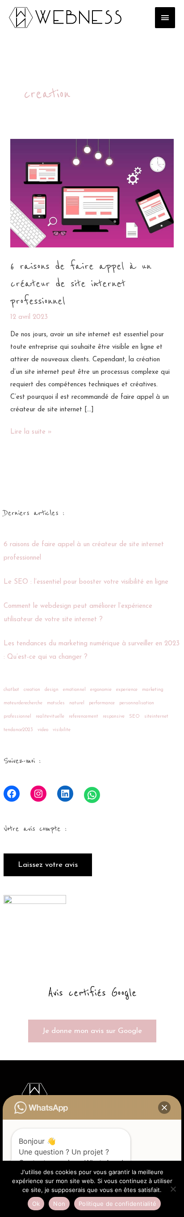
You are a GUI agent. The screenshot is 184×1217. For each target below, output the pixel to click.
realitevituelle (50, 716)
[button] (164, 1107)
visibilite (62, 730)
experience (127, 689)
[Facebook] (12, 794)
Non (59, 1203)
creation (32, 689)
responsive (114, 716)
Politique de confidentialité (117, 1203)
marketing (152, 689)
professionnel (17, 716)
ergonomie (101, 689)
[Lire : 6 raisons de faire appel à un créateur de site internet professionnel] (92, 192)
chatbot (11, 689)
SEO (134, 716)
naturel (76, 703)
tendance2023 (18, 730)
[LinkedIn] (65, 794)
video (43, 730)
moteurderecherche (23, 703)
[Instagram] (38, 794)
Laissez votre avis (48, 865)
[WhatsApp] (92, 795)
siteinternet (156, 716)
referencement (83, 716)
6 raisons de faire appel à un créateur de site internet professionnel (80, 283)
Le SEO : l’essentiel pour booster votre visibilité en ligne (86, 582)
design (52, 689)
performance (102, 703)
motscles (56, 703)
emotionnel (74, 689)
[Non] (172, 1188)
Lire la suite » (31, 430)
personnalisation (136, 703)
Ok (36, 1203)
